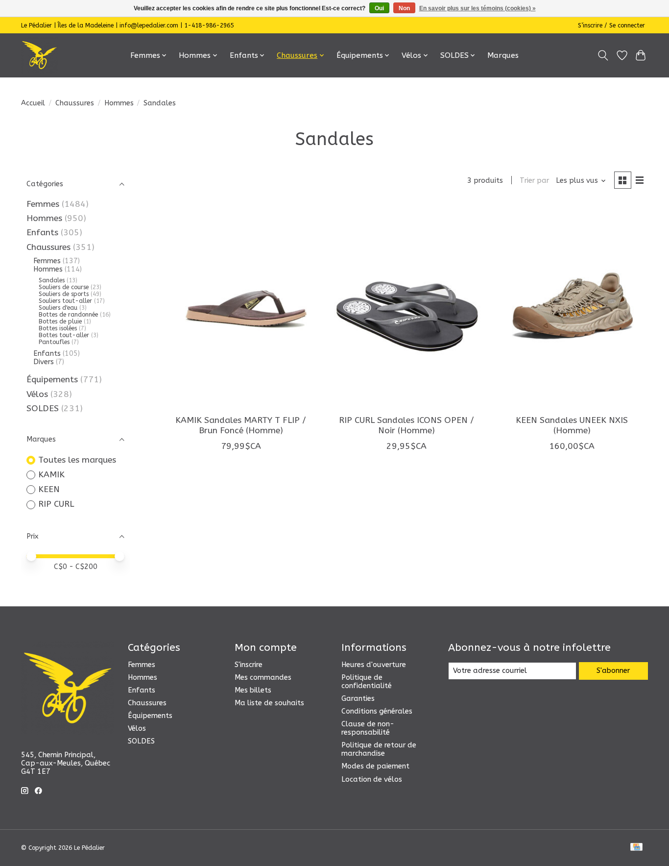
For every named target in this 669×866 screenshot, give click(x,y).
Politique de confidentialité (366, 681)
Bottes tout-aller (64, 335)
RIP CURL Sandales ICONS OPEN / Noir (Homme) (406, 425)
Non (404, 8)
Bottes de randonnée (68, 314)
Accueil (33, 103)
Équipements (52, 379)
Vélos (37, 394)
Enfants (42, 232)
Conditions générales (376, 711)
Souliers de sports (64, 294)
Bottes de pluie (60, 321)
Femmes (42, 204)
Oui (379, 8)
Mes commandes (263, 677)
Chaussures (74, 103)
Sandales (52, 280)
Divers (43, 362)
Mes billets (253, 690)
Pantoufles (54, 342)
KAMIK (51, 475)
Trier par (534, 180)
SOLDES (42, 408)
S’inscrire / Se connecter (611, 25)
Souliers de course (64, 287)
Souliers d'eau (58, 307)
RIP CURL (56, 504)
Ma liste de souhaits (269, 703)
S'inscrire (249, 665)
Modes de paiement (375, 766)
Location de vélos (371, 779)
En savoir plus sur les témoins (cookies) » (477, 8)
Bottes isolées (58, 328)
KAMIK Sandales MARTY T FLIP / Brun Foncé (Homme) (240, 425)
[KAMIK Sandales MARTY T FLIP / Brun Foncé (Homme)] (241, 306)
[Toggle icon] (603, 55)
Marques (503, 55)
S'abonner (613, 671)
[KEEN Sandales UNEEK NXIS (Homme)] (571, 306)
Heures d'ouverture (373, 665)
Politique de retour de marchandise (378, 749)
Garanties (358, 698)
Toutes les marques (77, 460)
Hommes (119, 103)
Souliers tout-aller (65, 300)
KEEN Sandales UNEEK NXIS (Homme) (572, 425)
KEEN (49, 489)
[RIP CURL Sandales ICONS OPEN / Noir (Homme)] (406, 306)
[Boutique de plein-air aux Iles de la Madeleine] (39, 55)
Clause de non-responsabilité (367, 728)
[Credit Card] (636, 847)
